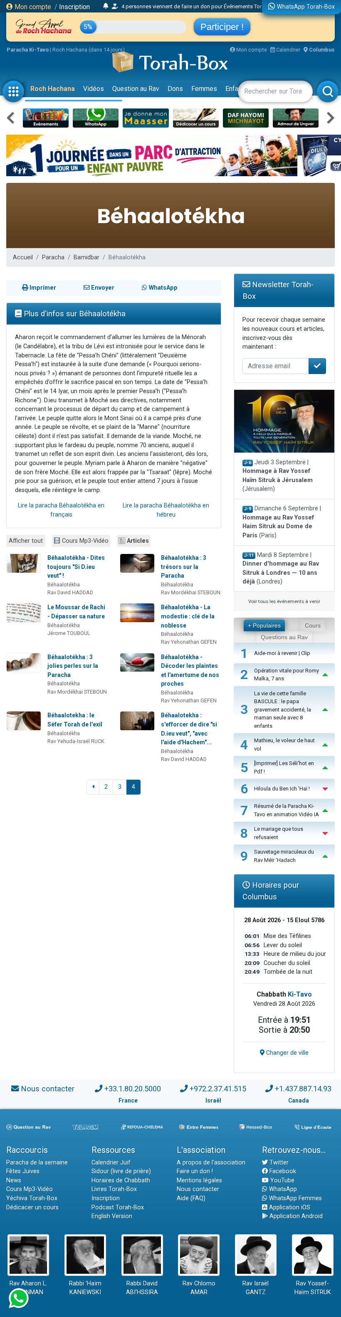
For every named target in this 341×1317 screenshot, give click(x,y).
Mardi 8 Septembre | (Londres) (280, 568)
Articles (138, 540)
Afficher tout (26, 540)
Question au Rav (135, 89)
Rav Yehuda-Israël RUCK (75, 741)
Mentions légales (199, 1180)
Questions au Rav (284, 637)
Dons (175, 89)
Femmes (204, 89)
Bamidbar (86, 257)
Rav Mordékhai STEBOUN (190, 592)
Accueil (23, 257)
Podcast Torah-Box (117, 1207)
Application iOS (288, 1207)
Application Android (295, 1216)
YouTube (281, 1180)
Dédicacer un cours (32, 1207)
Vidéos (93, 89)
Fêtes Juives (23, 1171)
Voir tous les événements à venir (284, 601)
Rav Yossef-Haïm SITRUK (312, 1288)
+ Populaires (264, 625)
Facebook (282, 1171)
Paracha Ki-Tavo (28, 50)
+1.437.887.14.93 (303, 1088)
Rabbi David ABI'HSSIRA (142, 1288)
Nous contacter (47, 1088)
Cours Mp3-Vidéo (85, 540)
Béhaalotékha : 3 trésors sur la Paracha (183, 566)
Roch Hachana (52, 89)
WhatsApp (282, 1189)
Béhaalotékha (63, 584)
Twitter (278, 1162)
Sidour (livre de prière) (121, 1171)
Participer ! (222, 27)
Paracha (53, 257)
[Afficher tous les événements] (106, 6)
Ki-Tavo (300, 994)
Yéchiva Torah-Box (31, 1198)
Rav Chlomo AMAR (199, 1288)
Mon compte (32, 7)
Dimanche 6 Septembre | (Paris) (281, 522)
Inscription (74, 7)
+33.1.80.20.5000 (132, 1088)
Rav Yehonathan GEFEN (189, 642)
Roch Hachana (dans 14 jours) (88, 50)
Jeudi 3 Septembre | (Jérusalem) (277, 476)
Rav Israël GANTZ (255, 1288)
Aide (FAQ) (191, 1198)
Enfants (236, 89)
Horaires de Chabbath (120, 1180)
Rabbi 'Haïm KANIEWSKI (85, 1288)
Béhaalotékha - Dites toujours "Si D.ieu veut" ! (76, 566)
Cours (313, 625)
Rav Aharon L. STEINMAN (28, 1288)
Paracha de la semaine (37, 1162)
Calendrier (287, 50)
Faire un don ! (195, 1171)
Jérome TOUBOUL (68, 633)
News (13, 1180)
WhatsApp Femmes (294, 1198)
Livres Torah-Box (114, 1189)
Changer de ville (286, 1052)
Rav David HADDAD (70, 592)
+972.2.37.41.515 (218, 1088)
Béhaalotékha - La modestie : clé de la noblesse (188, 616)
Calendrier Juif (111, 1162)
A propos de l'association (211, 1162)
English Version (111, 1216)
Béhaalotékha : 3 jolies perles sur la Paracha (72, 666)
